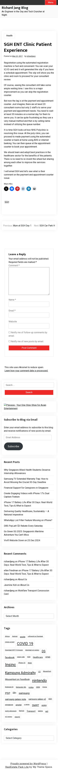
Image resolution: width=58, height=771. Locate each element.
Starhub (21, 711)
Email (12, 310)
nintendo (39, 680)
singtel (19, 705)
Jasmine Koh (10, 585)
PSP (7, 693)
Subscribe (13, 446)
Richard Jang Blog (15, 8)
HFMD (47, 657)
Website (13, 321)
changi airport (9, 642)
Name (12, 299)
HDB (28, 657)
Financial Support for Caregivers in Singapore (26, 487)
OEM (38, 687)
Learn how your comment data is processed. (26, 370)
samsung (24, 693)
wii (46, 711)
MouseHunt (47, 671)
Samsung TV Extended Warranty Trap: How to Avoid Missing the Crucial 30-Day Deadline (26, 480)
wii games (8, 717)
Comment (14, 265)
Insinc (10, 664)
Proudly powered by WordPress (28, 763)
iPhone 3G (21, 663)
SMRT (35, 705)
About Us (22, 579)
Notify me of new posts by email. (27, 341)
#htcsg (7, 636)
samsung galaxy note (15, 699)
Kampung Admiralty (20, 673)
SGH (7, 202)
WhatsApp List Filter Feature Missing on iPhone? (28, 520)
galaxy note (21, 657)
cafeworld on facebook (35, 636)
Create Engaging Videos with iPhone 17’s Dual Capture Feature (26, 495)
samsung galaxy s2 (37, 699)
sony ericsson (10, 711)
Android (14, 636)
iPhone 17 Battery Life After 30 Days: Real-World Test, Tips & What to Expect (28, 504)
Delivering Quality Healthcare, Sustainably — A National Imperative (26, 513)
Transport (31, 711)
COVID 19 (25, 643)
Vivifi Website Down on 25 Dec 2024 (22, 540)
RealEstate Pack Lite (17, 767)
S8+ (14, 693)
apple (22, 637)
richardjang (31, 56)
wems (40, 711)
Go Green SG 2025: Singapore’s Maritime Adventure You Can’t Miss (24, 533)
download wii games (32, 650)
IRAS (30, 663)
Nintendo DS (9, 687)
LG (39, 672)
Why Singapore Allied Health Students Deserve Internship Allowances (27, 472)
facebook (9, 657)
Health (9, 35)
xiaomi (17, 717)
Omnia (44, 687)
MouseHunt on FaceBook (17, 679)
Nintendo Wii (21, 687)
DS (43, 651)
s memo (26, 704)
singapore (9, 705)
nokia (31, 687)
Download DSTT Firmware (14, 650)
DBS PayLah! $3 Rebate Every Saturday (23, 525)
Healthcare (38, 657)
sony (44, 705)
